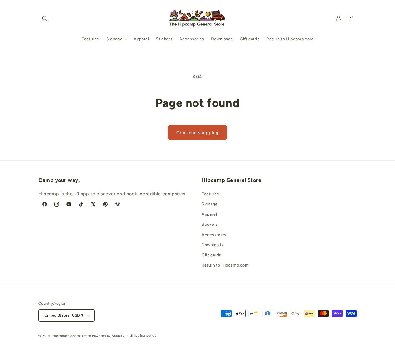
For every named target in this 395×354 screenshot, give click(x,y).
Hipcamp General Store (72, 336)
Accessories (214, 234)
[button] (44, 18)
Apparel (209, 214)
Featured (210, 193)
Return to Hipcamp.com (225, 265)
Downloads (212, 244)
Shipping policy (143, 335)
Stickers (210, 224)
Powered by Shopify (108, 336)
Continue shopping (197, 132)
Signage (209, 204)
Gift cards (211, 255)
